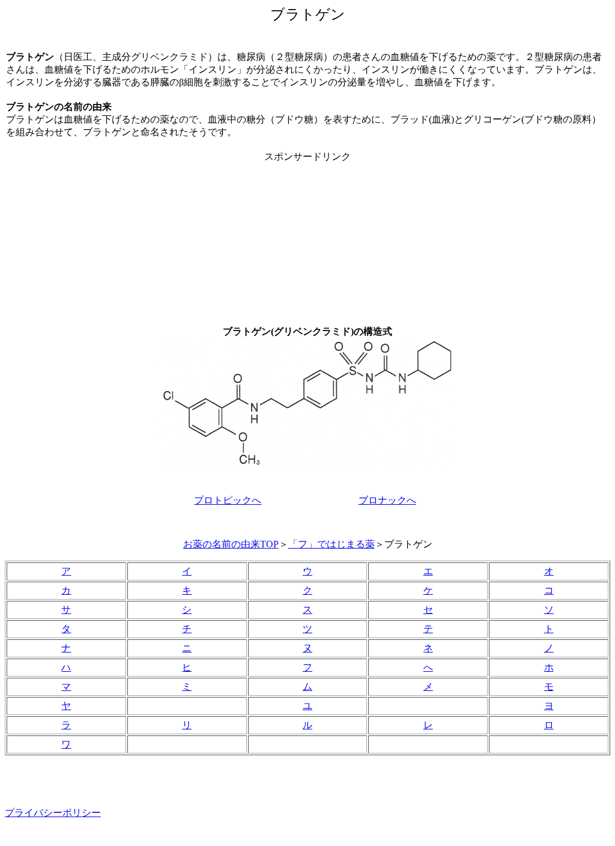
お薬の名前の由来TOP (231, 544)
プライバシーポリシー (53, 813)
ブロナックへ (387, 500)
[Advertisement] (307, 238)
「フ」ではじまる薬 (331, 544)
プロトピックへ (227, 500)
